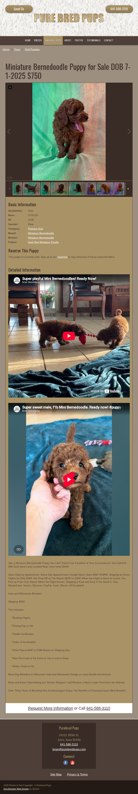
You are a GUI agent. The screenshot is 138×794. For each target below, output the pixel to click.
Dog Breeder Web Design (16, 789)
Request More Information (50, 708)
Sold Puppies (32, 49)
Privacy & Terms (77, 774)
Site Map (56, 774)
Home (6, 49)
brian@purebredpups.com (69, 749)
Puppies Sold (35, 228)
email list (62, 256)
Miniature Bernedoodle (41, 233)
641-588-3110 (119, 8)
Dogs (17, 49)
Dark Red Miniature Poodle (43, 242)
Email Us (19, 8)
